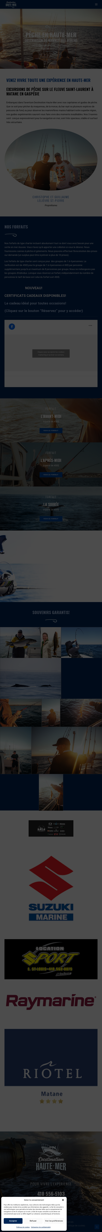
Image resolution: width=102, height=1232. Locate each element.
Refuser (33, 1221)
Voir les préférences (54, 1221)
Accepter (13, 1221)
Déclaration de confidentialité (41, 1227)
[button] (63, 1200)
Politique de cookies (23, 1227)
